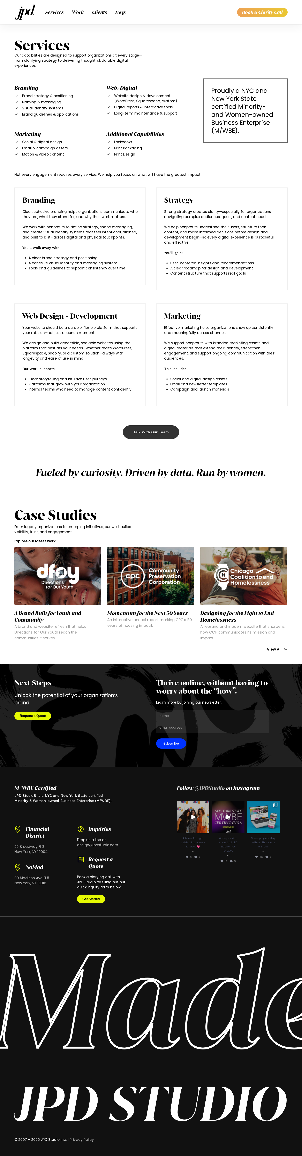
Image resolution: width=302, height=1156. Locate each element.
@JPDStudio (210, 788)
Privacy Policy (82, 1139)
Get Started (91, 899)
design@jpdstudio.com (97, 845)
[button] (151, 432)
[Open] (193, 817)
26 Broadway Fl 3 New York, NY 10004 (31, 849)
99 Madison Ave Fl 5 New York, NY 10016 (31, 881)
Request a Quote (33, 716)
